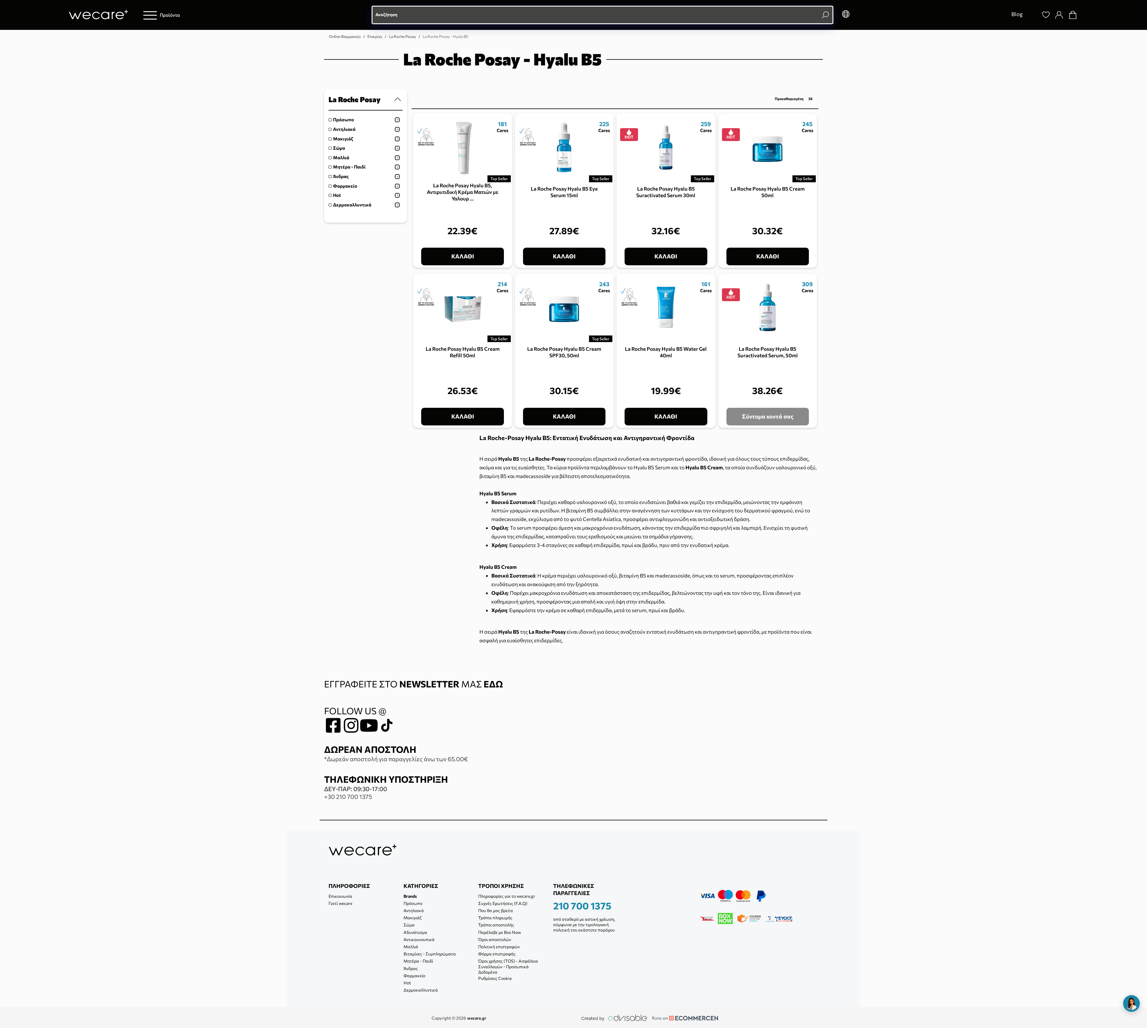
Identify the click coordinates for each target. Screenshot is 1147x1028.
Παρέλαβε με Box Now (499, 932)
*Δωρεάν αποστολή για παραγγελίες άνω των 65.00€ (396, 758)
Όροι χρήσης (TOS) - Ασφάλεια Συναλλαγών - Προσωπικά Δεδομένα (508, 966)
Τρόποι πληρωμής (495, 917)
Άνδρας (341, 176)
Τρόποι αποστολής (496, 924)
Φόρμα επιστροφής (497, 953)
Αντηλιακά (344, 129)
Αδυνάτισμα (415, 932)
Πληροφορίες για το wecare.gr (506, 896)
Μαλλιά (341, 157)
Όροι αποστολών (494, 939)
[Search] (1032, 15)
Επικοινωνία (340, 896)
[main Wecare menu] (150, 15)
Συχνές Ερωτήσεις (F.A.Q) (502, 903)
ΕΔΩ (493, 683)
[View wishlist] (1046, 15)
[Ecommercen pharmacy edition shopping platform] (681, 1018)
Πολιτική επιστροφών (499, 946)
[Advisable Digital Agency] (614, 1018)
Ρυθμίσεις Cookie (495, 978)
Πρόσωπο (343, 119)
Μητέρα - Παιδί (349, 166)
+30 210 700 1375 (348, 796)
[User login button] (1059, 15)
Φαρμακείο (345, 186)
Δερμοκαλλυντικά (352, 204)
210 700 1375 (582, 905)
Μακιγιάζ (343, 138)
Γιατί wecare (340, 903)
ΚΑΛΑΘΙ (462, 256)
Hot (337, 195)
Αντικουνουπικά (419, 939)
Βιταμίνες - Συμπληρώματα (430, 953)
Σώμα (339, 148)
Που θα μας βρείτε (495, 910)
